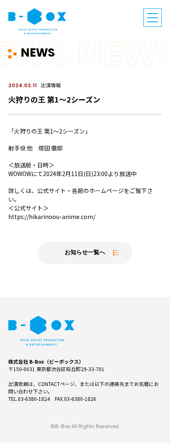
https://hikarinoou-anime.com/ (51, 216)
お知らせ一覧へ (85, 253)
